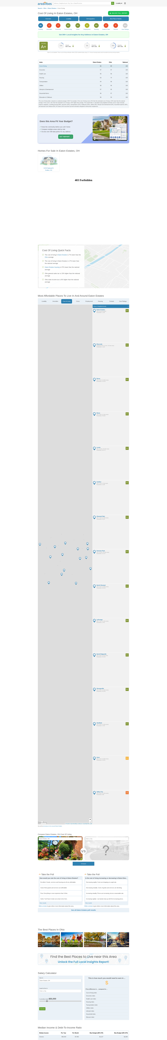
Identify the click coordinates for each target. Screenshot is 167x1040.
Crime (78, 301)
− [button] (90, 822)
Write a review (43, 906)
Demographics (90, 18)
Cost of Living (66, 301)
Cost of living (43, 66)
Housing (100, 301)
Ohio (44, 8)
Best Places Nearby (116, 18)
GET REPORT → (65, 137)
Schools (111, 301)
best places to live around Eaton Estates (52, 826)
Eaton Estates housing (52, 267)
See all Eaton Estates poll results (83, 910)
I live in (41, 978)
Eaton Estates (52, 8)
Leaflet (90, 823)
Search (40, 8)
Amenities (55, 301)
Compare (83, 863)
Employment (89, 301)
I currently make (47, 999)
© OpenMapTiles (85, 823)
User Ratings (123, 301)
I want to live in (43, 988)
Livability (118, 3)
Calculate (42, 1008)
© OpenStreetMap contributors (76, 823)
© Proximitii (67, 823)
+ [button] (90, 819)
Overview (48, 18)
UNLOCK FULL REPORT (119, 13)
